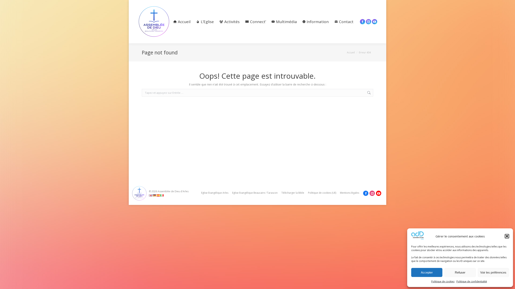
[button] (507, 236)
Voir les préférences (493, 272)
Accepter (427, 272)
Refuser (460, 272)
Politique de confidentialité (471, 281)
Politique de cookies (442, 281)
